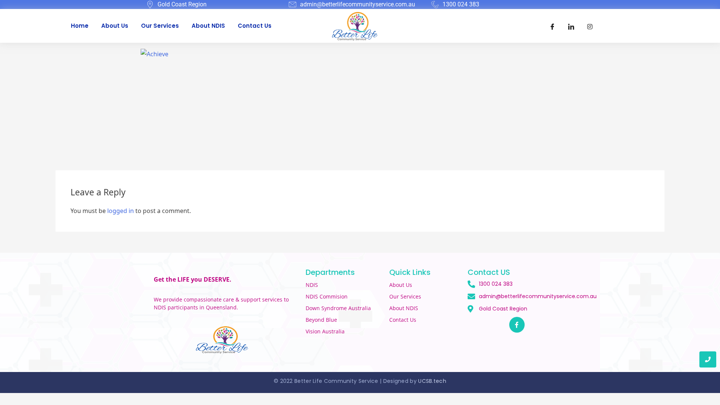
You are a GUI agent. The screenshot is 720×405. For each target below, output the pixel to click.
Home (79, 26)
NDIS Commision (327, 296)
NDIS (312, 284)
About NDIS (208, 26)
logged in (120, 211)
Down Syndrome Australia (338, 308)
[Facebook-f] (517, 325)
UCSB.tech (432, 381)
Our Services (160, 26)
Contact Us (255, 26)
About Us (114, 26)
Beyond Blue (321, 319)
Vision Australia (325, 331)
